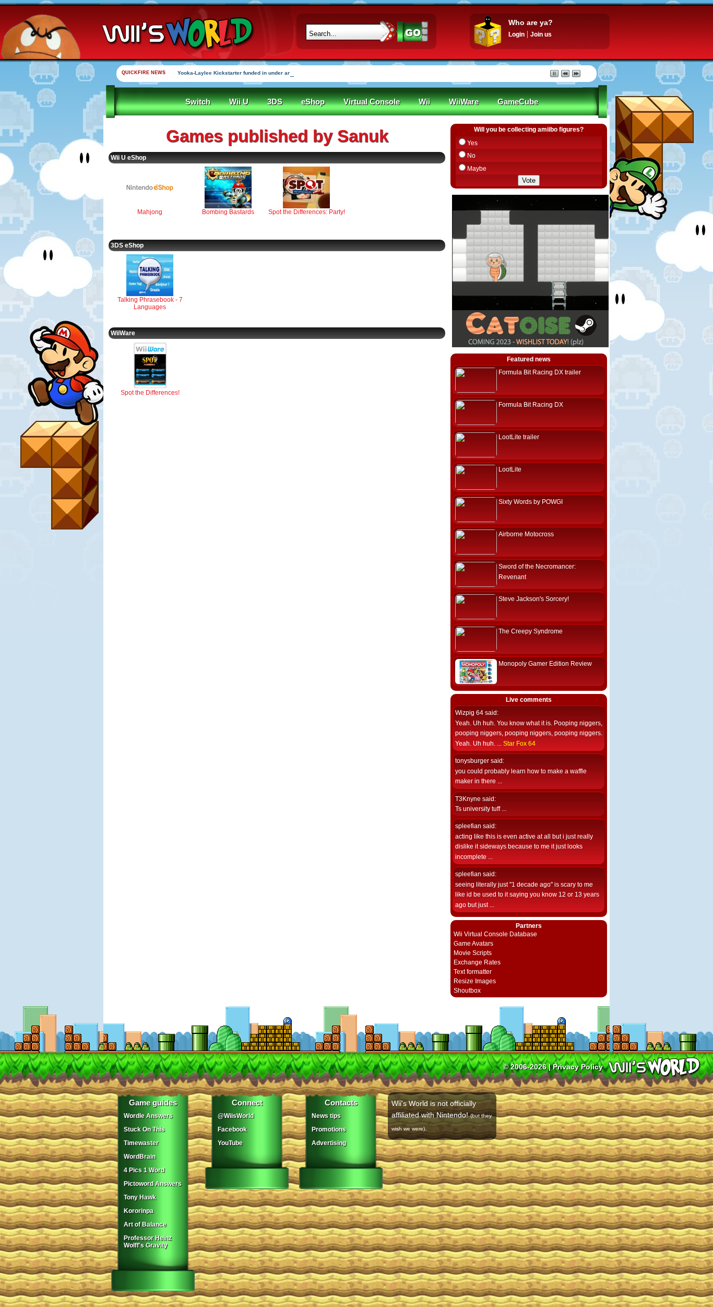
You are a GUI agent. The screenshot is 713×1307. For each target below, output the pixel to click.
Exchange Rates (477, 962)
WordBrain (140, 1156)
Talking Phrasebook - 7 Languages (150, 303)
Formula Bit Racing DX (530, 404)
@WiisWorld (236, 1116)
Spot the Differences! (150, 392)
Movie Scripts (473, 953)
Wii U (238, 102)
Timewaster (141, 1143)
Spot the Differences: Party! (306, 212)
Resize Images (475, 981)
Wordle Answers (148, 1116)
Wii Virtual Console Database (495, 934)
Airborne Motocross (526, 534)
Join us (541, 34)
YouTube (230, 1143)
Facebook (232, 1129)
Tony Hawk (140, 1197)
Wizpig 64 (469, 712)
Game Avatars (473, 943)
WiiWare (464, 102)
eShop (313, 102)
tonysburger (472, 760)
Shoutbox (467, 990)
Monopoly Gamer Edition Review (545, 663)
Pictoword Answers (153, 1183)
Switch (197, 102)
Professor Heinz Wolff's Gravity (148, 1241)
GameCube (517, 102)
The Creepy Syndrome (530, 631)
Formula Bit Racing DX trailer (539, 372)
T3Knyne (468, 799)
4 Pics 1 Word (144, 1170)
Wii (424, 102)
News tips (326, 1116)
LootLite (509, 469)
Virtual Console (371, 102)
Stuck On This (144, 1129)
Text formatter (473, 971)
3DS (274, 102)
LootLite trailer (518, 437)
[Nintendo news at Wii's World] (176, 33)
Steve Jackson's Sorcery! (533, 599)
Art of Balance (145, 1224)
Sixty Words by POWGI (530, 501)
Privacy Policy (578, 1067)
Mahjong (149, 212)
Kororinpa (138, 1211)
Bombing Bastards (228, 212)
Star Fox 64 (519, 743)
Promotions (329, 1129)
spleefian (468, 826)
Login (516, 34)
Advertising (329, 1143)
